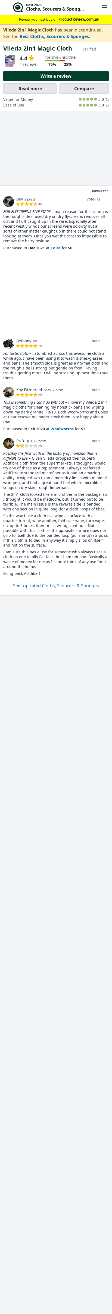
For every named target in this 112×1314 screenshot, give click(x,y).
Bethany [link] (23, 340)
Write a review (56, 76)
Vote (96, 340)
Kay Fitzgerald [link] (29, 389)
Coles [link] (56, 247)
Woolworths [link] (62, 428)
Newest (99, 190)
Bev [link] (19, 199)
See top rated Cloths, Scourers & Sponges (56, 586)
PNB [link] (20, 440)
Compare (84, 89)
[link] (8, 201)
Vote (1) (93, 199)
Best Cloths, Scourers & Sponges (54, 36)
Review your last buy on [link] (59, 19)
